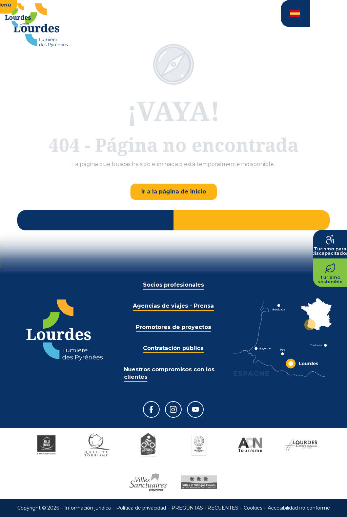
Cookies (253, 508)
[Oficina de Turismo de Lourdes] (41, 25)
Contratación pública (173, 348)
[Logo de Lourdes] (64, 330)
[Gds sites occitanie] (199, 445)
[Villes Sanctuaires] (148, 482)
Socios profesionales (173, 285)
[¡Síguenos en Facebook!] (151, 409)
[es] (295, 13)
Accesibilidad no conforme (299, 508)
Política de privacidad (141, 508)
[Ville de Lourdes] (300, 445)
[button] (295, 13)
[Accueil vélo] (148, 445)
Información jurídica (87, 508)
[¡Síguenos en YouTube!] (195, 409)
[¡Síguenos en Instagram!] (173, 409)
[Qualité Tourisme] (97, 445)
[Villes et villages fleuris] (199, 482)
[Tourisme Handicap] (46, 445)
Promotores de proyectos (173, 327)
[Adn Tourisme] (249, 445)
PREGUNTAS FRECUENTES (204, 508)
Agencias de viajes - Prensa (173, 306)
